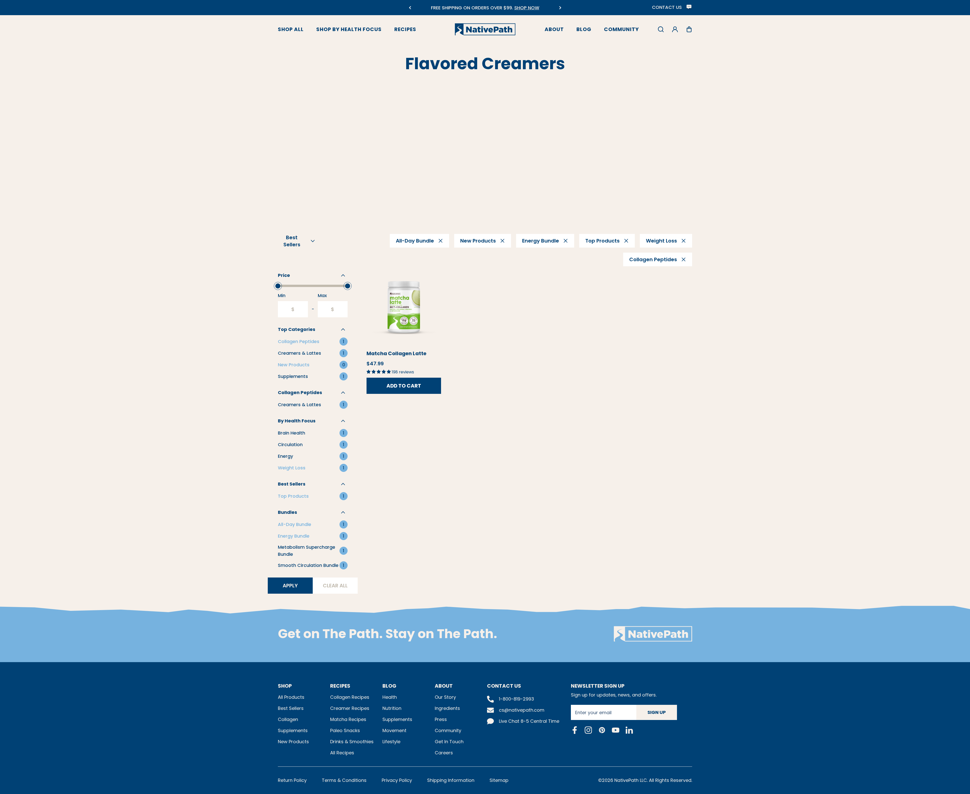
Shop (285, 685)
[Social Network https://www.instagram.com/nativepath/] (588, 730)
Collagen (288, 719)
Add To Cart (403, 385)
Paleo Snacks (345, 730)
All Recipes (342, 753)
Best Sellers (291, 708)
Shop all (291, 29)
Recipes (405, 29)
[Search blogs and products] (661, 29)
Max (322, 295)
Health (389, 697)
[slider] (277, 285)
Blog (583, 29)
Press (441, 719)
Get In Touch (449, 741)
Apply (290, 585)
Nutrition (391, 708)
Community (621, 29)
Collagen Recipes (349, 697)
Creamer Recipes (349, 708)
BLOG (389, 685)
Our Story (445, 697)
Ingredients (447, 708)
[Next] (560, 8)
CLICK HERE (513, 11)
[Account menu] (675, 29)
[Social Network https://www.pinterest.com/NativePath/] (602, 730)
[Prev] (410, 8)
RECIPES (340, 685)
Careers (444, 753)
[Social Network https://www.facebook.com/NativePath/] (574, 730)
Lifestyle (391, 741)
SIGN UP (656, 712)
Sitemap (499, 780)
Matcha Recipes (348, 719)
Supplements (293, 730)
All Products (291, 697)
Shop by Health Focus (349, 29)
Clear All (335, 585)
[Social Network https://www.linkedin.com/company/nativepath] (629, 730)
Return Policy (292, 780)
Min (281, 295)
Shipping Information (450, 780)
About (554, 29)
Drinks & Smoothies (352, 741)
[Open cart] (689, 29)
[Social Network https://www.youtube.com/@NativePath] (615, 730)
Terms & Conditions (344, 780)
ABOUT (444, 685)
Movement (394, 730)
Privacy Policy (397, 780)
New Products (293, 741)
